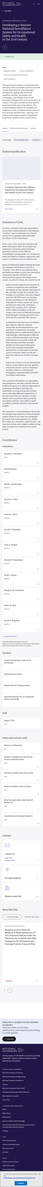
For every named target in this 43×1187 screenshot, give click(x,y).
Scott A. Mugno (10, 545)
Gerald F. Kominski (12, 529)
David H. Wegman (11, 620)
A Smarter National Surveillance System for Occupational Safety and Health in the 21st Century (20, 190)
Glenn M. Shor (10, 605)
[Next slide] (10, 990)
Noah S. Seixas (10, 575)
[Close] (40, 1174)
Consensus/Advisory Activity (14, 21)
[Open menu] (39, 4)
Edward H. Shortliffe (13, 454)
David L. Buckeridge (13, 484)
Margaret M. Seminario (14, 590)
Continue (21, 1183)
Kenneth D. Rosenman (13, 560)
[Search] (34, 4)
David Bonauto (10, 469)
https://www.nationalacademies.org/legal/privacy (19, 1178)
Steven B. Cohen (11, 499)
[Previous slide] (4, 990)
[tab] (5, 128)
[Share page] (4, 47)
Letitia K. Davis (10, 514)
